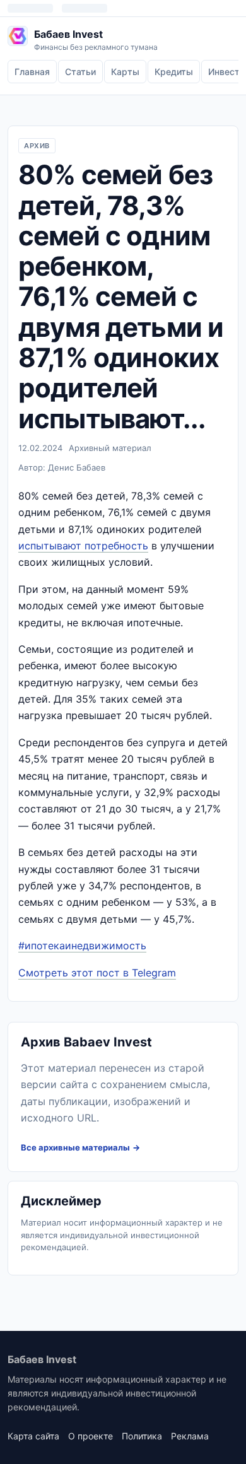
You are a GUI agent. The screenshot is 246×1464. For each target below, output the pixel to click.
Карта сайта (33, 1436)
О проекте (90, 1436)
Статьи (80, 71)
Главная (32, 71)
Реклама (190, 1436)
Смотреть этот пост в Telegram (97, 972)
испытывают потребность (83, 545)
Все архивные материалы (75, 1147)
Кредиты (174, 71)
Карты (125, 71)
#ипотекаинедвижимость (82, 945)
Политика (142, 1436)
